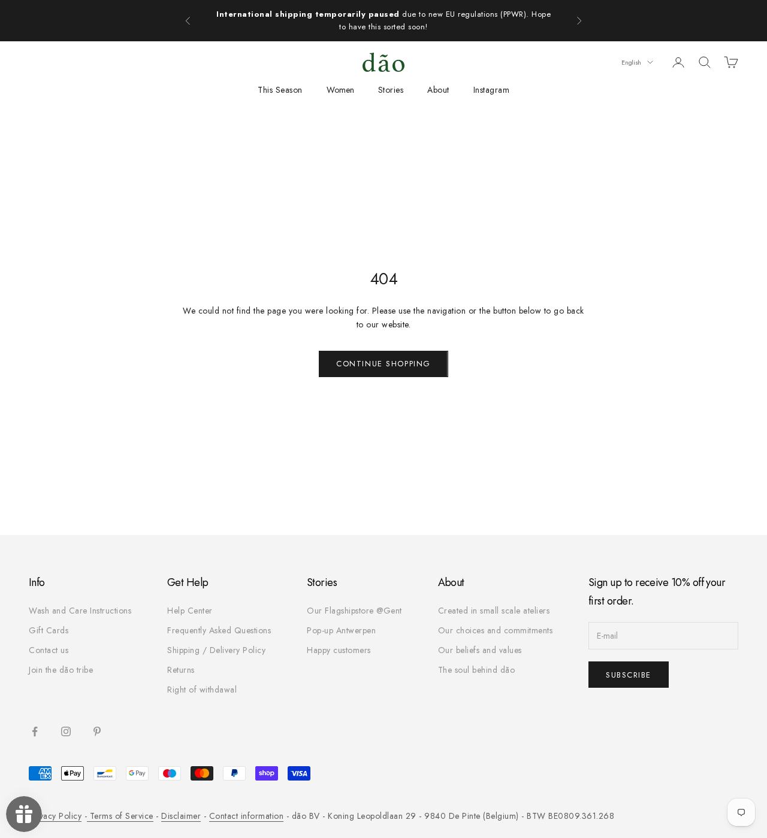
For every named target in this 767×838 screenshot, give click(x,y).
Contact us (48, 650)
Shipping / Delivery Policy (216, 650)
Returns (181, 670)
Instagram (491, 90)
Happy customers (339, 650)
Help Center (190, 611)
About (438, 90)
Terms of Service (120, 816)
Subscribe (628, 675)
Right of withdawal (202, 690)
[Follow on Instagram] (66, 731)
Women (340, 90)
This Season (280, 90)
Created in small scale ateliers (494, 611)
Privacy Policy (55, 816)
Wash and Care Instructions (80, 611)
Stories (391, 90)
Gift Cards (48, 630)
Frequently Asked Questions (219, 630)
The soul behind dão (476, 670)
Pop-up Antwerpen (341, 630)
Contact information (246, 816)
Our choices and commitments (495, 630)
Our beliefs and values (480, 650)
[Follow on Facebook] (35, 731)
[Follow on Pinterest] (97, 731)
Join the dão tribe (61, 670)
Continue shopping (383, 363)
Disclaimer (181, 816)
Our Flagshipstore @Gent (354, 611)
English (631, 62)
